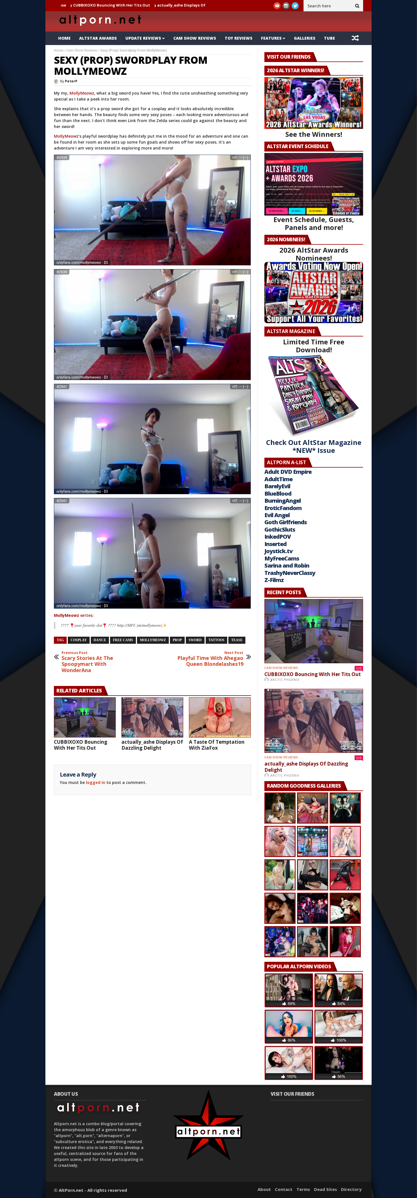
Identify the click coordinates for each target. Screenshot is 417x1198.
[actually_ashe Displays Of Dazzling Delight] (152, 717)
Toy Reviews (238, 38)
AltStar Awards (98, 38)
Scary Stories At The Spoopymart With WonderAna (87, 662)
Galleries (304, 38)
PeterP (71, 81)
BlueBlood (277, 493)
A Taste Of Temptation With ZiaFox (217, 745)
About (264, 1189)
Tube (329, 38)
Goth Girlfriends (285, 522)
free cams (123, 640)
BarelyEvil (277, 486)
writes (73, 615)
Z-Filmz (274, 580)
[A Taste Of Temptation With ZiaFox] (220, 717)
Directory (351, 1189)
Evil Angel (277, 515)
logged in (95, 782)
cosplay (79, 640)
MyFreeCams (281, 558)
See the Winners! (313, 134)
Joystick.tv (278, 551)
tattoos (216, 640)
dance (100, 640)
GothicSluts (279, 529)
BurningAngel (282, 500)
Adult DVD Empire (287, 472)
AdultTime (278, 479)
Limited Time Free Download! (313, 345)
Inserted (275, 544)
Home (64, 38)
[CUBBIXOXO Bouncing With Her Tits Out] (85, 717)
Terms (303, 1189)
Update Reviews (143, 38)
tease (237, 640)
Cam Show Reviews (194, 38)
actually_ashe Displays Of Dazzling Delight (141, 5)
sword (195, 640)
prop (177, 640)
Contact (283, 1189)
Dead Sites (325, 1189)
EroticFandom (283, 508)
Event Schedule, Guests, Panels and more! (313, 223)
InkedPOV (277, 536)
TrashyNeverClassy (289, 573)
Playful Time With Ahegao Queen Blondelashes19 (210, 659)
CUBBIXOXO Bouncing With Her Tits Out (80, 745)
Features (271, 38)
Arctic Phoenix (284, 679)
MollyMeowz (82, 93)
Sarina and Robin (286, 565)
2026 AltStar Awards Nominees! (313, 254)
